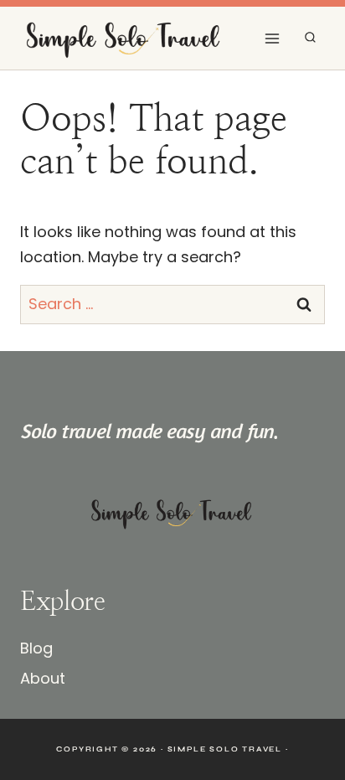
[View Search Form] (310, 38)
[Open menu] (271, 38)
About (42, 678)
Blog (36, 648)
